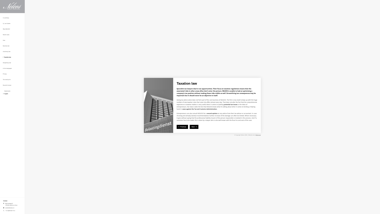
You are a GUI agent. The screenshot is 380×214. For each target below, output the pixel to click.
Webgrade (258, 135)
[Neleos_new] (14, 6)
